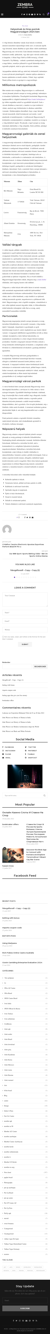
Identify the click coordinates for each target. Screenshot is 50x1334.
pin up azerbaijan (25, 1187)
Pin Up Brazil (25, 1193)
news (13, 1270)
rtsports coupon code (9, 690)
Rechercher (6, 662)
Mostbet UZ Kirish (25, 1162)
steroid (25, 1218)
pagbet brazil (25, 1177)
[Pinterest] (29, 14)
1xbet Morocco (25, 1065)
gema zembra (28, 35)
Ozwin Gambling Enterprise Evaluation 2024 (22, 962)
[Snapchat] (34, 14)
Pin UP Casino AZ (25, 1203)
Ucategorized (25, 1228)
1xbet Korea (25, 1060)
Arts (25, 1085)
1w (25, 983)
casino (25, 1101)
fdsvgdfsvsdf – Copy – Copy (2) (25, 570)
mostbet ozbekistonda (25, 1152)
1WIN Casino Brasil (25, 998)
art (5, 1267)
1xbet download (25, 1044)
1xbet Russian (25, 1075)
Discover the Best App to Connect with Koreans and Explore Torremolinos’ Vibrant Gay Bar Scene (36, 855)
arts (10, 1267)
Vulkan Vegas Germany (25, 1249)
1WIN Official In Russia (25, 1008)
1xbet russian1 (25, 1080)
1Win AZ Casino (25, 988)
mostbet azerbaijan (25, 1136)
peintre (21, 1270)
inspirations (38, 1267)
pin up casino (25, 1198)
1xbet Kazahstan (25, 1054)
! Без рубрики (25, 978)
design (18, 1267)
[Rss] (40, 14)
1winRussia (25, 1024)
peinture (30, 1270)
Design (25, 1106)
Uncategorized (25, 1234)
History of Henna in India (22, 717)
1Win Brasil (25, 993)
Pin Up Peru (25, 1208)
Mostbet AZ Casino (25, 1131)
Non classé (25, 26)
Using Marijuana (9, 943)
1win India (25, 1003)
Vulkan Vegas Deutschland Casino (25, 1244)
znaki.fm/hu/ (42, 279)
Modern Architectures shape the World (26, 727)
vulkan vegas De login (25, 1239)
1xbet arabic (25, 1034)
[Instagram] (27, 14)
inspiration (27, 1267)
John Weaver (6, 717)
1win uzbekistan (25, 1019)
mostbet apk (25, 1121)
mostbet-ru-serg (25, 1167)
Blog (25, 1095)
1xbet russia (25, 1070)
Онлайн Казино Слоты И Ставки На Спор (22, 814)
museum (6, 1270)
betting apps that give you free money (14, 695)
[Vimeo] (37, 14)
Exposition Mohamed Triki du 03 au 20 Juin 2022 (27, 713)
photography (40, 1270)
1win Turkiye (25, 1014)
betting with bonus (8, 685)
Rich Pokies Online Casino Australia (18, 953)
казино (25, 1254)
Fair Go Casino (25, 1116)
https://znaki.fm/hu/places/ (36, 99)
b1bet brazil (25, 1090)
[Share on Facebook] (24, 517)
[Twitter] (24, 14)
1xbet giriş (25, 1049)
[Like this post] (20, 517)
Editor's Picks (25, 1111)
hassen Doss (8, 866)
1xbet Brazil (25, 1039)
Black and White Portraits (22, 731)
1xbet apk (25, 1029)
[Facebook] (21, 14)
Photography (25, 1182)
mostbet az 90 (25, 1126)
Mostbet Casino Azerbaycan (25, 1141)
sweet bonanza (25, 1223)
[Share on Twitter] (27, 517)
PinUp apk (25, 1213)
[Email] (32, 14)
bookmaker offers (8, 700)
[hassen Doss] (13, 855)
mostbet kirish (25, 1147)
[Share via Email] (32, 517)
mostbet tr (25, 1157)
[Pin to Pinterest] (30, 517)
